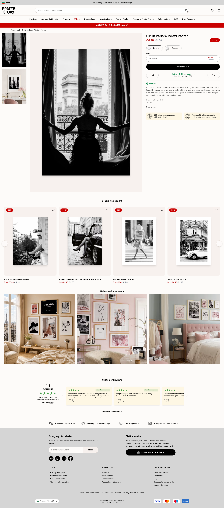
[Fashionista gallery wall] (39, 329)
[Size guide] (152, 75)
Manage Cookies (161, 485)
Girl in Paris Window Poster (35, 30)
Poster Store (118, 500)
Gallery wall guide (57, 472)
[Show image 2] (14, 86)
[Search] (186, 10)
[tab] (213, 10)
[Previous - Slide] (5, 243)
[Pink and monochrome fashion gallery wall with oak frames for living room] (112, 329)
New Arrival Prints (57, 479)
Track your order (161, 472)
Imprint (118, 493)
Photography (16, 30)
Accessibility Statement (112, 482)
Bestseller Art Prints (58, 476)
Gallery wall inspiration (59, 482)
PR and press (107, 476)
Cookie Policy (107, 493)
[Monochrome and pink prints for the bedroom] (184, 329)
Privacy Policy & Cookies (133, 493)
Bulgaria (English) (47, 501)
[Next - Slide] (219, 243)
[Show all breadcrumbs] (5, 30)
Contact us (158, 476)
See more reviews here (112, 411)
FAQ (155, 479)
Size (148, 54)
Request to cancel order (164, 482)
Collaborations (108, 479)
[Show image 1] (14, 50)
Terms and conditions (89, 493)
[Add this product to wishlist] (214, 75)
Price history (151, 107)
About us (106, 472)
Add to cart (183, 67)
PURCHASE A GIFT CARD (152, 452)
